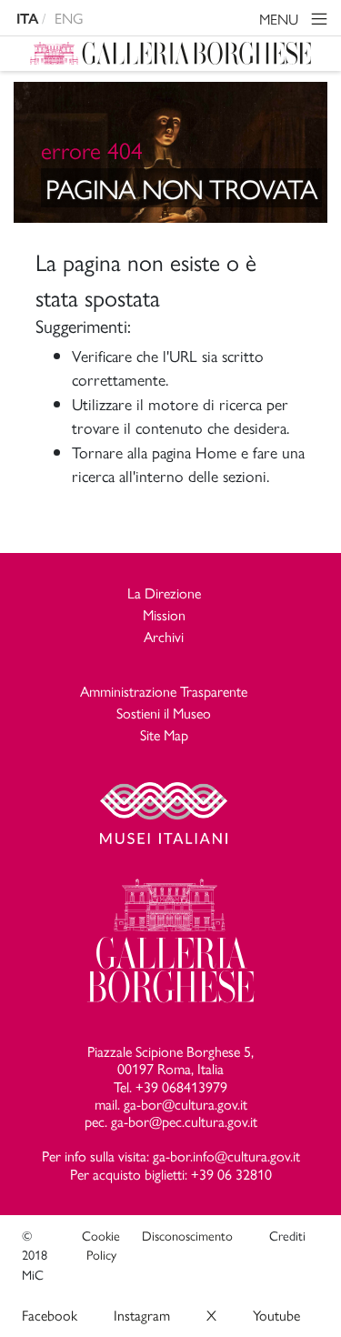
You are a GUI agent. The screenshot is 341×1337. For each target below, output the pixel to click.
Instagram (142, 1314)
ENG (69, 17)
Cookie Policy (101, 1245)
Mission (164, 614)
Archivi (164, 636)
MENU (280, 18)
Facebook (49, 1314)
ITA (27, 18)
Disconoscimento (187, 1235)
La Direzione (164, 592)
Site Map (164, 734)
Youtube (276, 1314)
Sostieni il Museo (163, 712)
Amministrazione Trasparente (163, 690)
